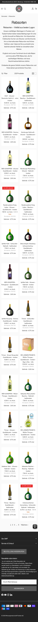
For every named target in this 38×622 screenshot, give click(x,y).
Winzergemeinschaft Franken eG (14, 617)
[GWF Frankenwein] (19, 10)
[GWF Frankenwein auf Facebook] (2, 596)
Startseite (4, 18)
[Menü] (2, 10)
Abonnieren (19, 590)
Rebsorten (12, 18)
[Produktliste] (35, 75)
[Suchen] (6, 10)
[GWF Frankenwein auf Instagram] (8, 596)
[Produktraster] (33, 75)
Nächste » (24, 526)
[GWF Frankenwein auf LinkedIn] (11, 596)
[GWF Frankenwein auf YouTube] (5, 596)
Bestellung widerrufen (14, 553)
